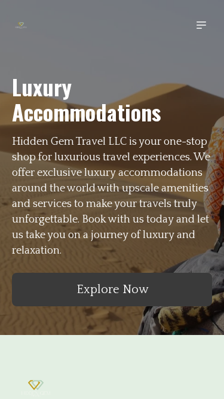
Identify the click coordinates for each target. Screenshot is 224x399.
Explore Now (112, 289)
